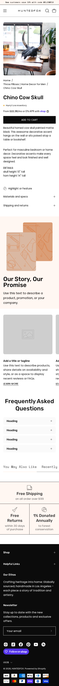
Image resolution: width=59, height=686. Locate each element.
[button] (47, 10)
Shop (6, 552)
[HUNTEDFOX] (29, 10)
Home (6, 80)
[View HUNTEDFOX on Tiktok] (13, 644)
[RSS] (43, 644)
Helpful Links (11, 564)
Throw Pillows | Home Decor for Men (24, 84)
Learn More (11, 383)
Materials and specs (15, 196)
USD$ (6, 662)
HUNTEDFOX (18, 668)
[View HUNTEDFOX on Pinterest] (28, 644)
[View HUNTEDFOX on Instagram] (5, 644)
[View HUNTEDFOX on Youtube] (35, 644)
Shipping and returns (15, 205)
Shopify (42, 668)
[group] (29, 2)
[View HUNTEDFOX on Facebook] (20, 644)
